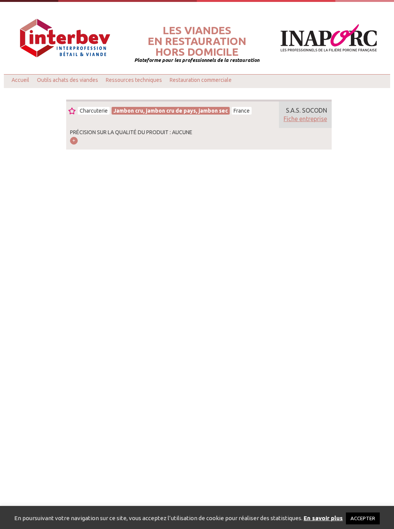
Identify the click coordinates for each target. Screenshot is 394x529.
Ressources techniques (134, 80)
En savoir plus (323, 518)
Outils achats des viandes (67, 80)
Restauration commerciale (201, 80)
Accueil (20, 80)
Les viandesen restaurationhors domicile (197, 41)
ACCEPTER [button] (363, 518)
